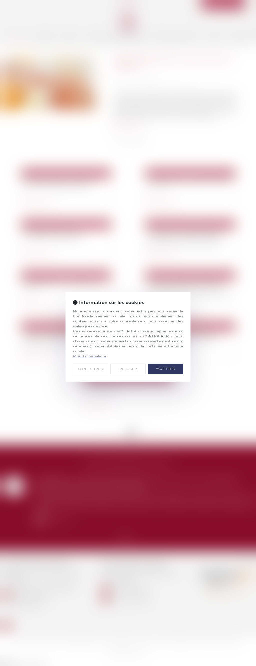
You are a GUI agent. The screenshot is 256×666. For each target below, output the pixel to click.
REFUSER (128, 369)
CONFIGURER (90, 369)
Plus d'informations (89, 356)
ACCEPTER (165, 368)
